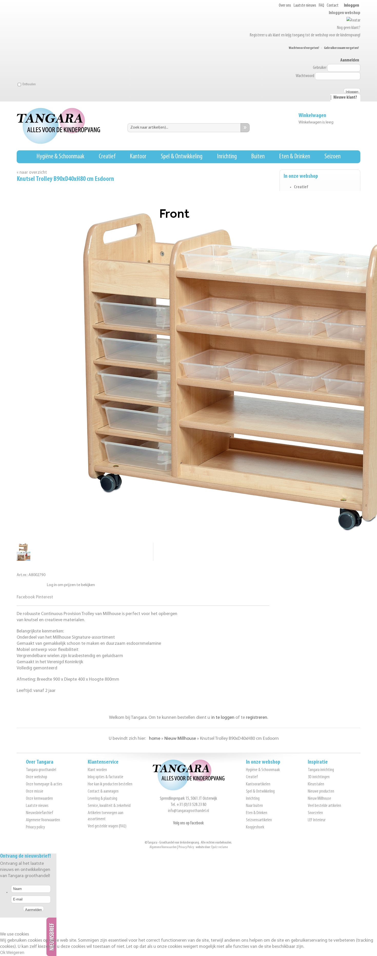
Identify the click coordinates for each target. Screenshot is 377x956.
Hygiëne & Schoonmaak (60, 156)
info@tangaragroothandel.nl (188, 811)
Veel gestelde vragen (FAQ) (107, 826)
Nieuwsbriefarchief (39, 813)
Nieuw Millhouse (319, 798)
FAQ (321, 5)
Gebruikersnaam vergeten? (341, 48)
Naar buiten (254, 806)
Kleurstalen (316, 784)
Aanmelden (349, 60)
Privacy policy (35, 827)
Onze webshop (36, 777)
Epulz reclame (219, 847)
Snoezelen (315, 813)
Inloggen (351, 5)
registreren (256, 717)
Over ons (285, 5)
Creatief (107, 156)
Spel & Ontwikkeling (181, 156)
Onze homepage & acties (44, 784)
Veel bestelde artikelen (324, 806)
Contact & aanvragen (103, 791)
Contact (333, 5)
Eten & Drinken (294, 156)
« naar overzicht (32, 172)
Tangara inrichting (321, 770)
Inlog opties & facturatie (105, 777)
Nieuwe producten (321, 791)
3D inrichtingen (319, 777)
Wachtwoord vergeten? (304, 48)
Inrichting (227, 156)
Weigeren (15, 953)
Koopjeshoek (255, 827)
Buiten (258, 156)
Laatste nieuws (305, 5)
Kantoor (138, 156)
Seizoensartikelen (259, 820)
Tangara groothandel (41, 770)
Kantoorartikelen (258, 784)
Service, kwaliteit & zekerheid (109, 806)
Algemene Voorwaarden (43, 820)
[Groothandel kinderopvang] (188, 789)
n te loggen (223, 717)
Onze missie (34, 791)
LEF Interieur (316, 820)
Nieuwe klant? (345, 97)
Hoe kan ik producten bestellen (110, 784)
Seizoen (332, 156)
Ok (2, 953)
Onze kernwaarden (39, 798)
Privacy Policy (186, 847)
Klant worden (97, 770)
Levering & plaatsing (102, 798)
